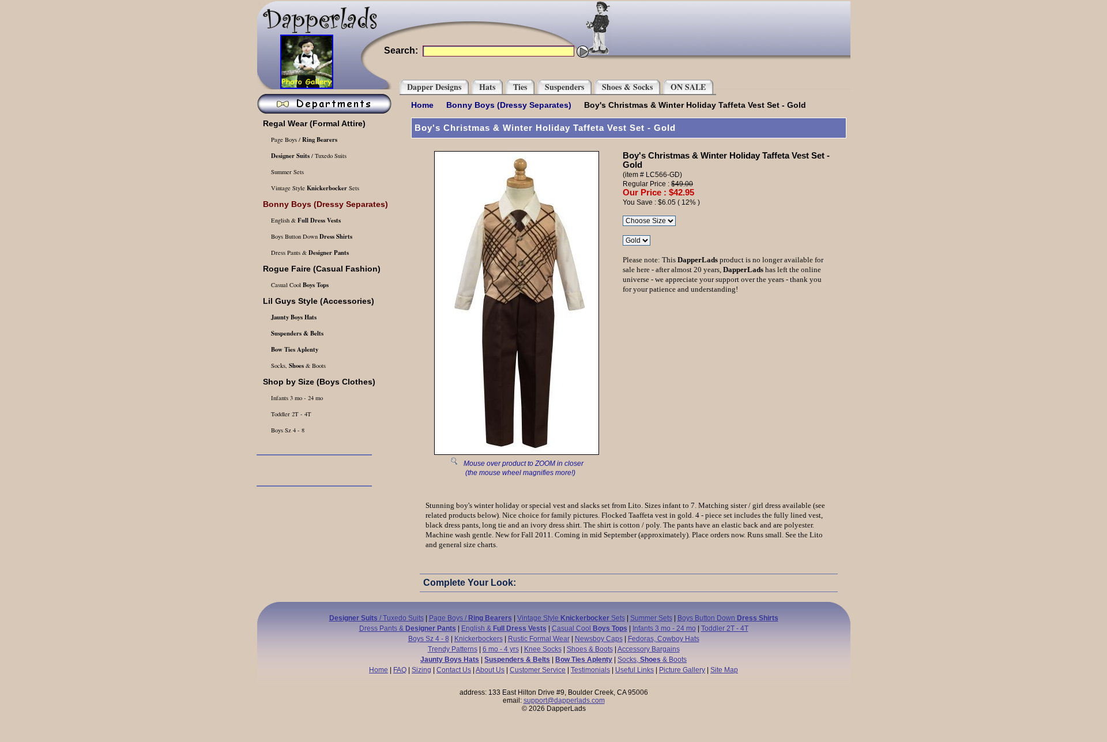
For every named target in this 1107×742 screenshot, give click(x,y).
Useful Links (634, 670)
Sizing (421, 670)
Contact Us (453, 670)
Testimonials (590, 670)
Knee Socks (543, 649)
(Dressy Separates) (508, 105)
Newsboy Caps (599, 639)
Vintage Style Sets (314, 188)
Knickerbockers (478, 639)
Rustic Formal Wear (539, 639)
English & (305, 220)
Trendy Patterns (452, 649)
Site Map (724, 670)
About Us (490, 670)
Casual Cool (299, 284)
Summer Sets (286, 172)
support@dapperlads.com (564, 700)
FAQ (399, 670)
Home (422, 105)
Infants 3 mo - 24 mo (296, 398)
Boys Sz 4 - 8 (286, 430)
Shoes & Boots (590, 649)
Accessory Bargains (648, 649)
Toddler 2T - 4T (290, 414)
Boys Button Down (310, 236)
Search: (401, 50)
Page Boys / (303, 139)
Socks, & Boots (297, 365)
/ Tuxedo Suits (309, 155)
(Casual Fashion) (322, 268)
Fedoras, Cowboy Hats (663, 639)
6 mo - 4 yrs (501, 649)
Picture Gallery (682, 670)
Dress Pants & (309, 252)
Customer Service (538, 670)
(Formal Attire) (314, 123)
